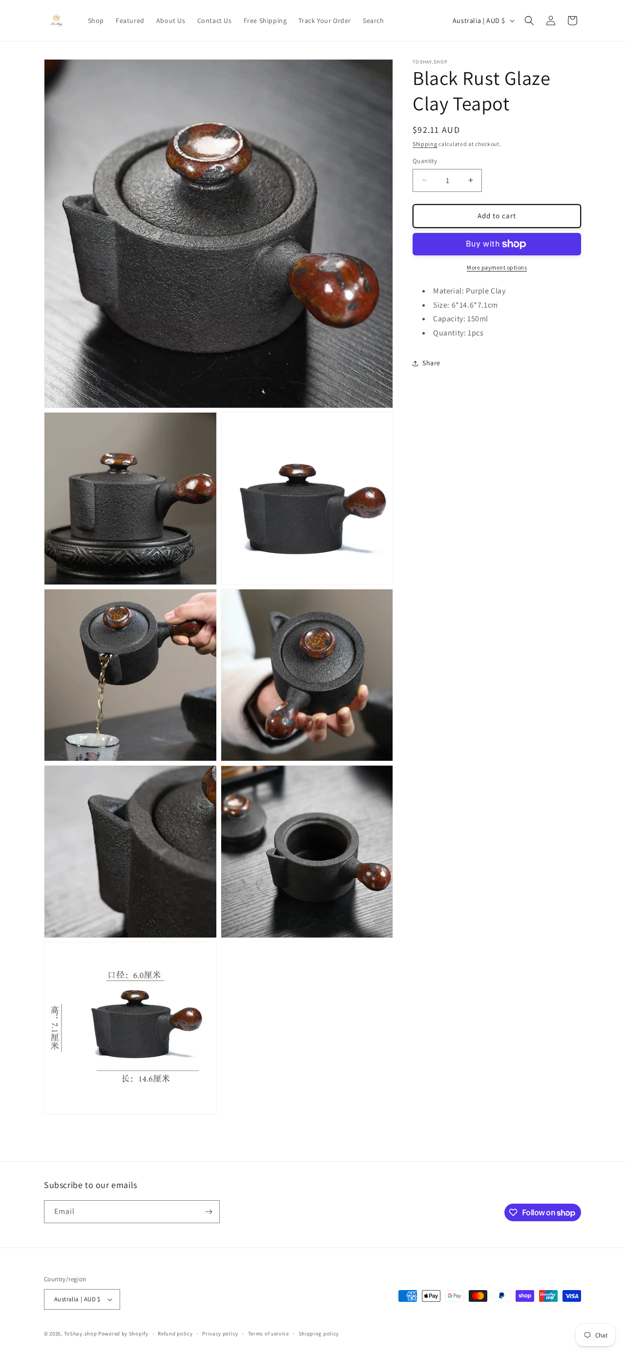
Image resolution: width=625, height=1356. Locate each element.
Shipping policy (319, 1333)
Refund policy (175, 1333)
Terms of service (268, 1333)
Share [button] (431, 362)
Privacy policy (220, 1333)
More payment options (497, 267)
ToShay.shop (80, 1333)
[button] (529, 20)
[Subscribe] (208, 1211)
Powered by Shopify (123, 1333)
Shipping (425, 143)
